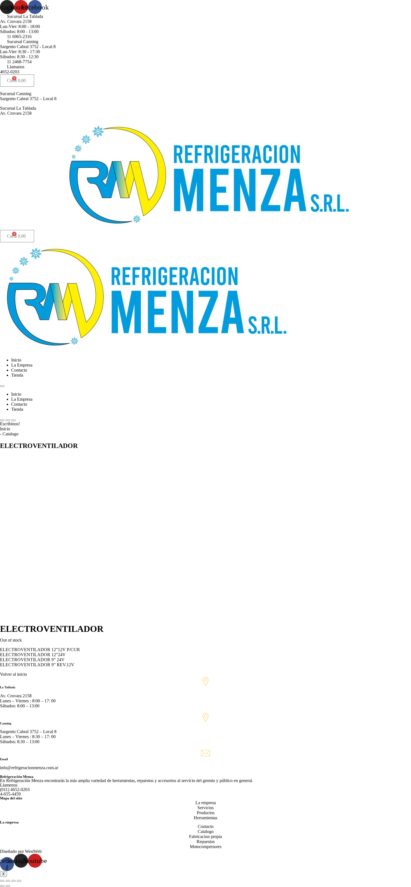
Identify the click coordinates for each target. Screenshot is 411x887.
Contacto (19, 370)
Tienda (17, 375)
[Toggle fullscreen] (13, 881)
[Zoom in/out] (19, 881)
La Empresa (21, 365)
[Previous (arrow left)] (2, 886)
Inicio (16, 360)
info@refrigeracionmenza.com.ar (29, 767)
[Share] (8, 881)
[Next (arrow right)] (8, 886)
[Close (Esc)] (2, 881)
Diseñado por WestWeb (21, 851)
